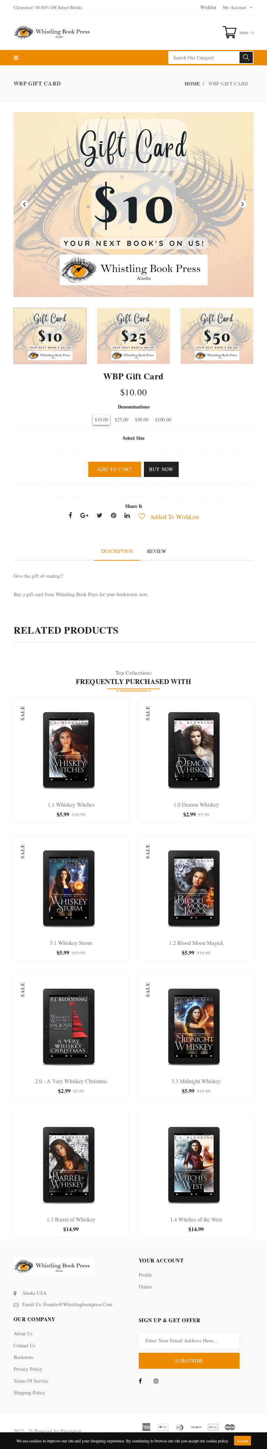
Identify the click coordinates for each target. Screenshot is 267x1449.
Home (192, 83)
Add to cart (114, 469)
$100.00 (163, 419)
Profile (145, 1274)
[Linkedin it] (127, 515)
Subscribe (189, 1360)
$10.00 (101, 419)
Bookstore (23, 1357)
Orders (145, 1286)
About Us (23, 1333)
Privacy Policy (28, 1369)
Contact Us (24, 1345)
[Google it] (84, 515)
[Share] (70, 515)
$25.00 (121, 419)
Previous (24, 204)
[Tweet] (100, 515)
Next (242, 204)
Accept (242, 1440)
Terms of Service (31, 1380)
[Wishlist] (138, 517)
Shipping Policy (29, 1392)
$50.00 (141, 419)
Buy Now (161, 469)
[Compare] (93, 791)
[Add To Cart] (49, 791)
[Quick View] (78, 791)
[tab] (117, 551)
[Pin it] (113, 515)
